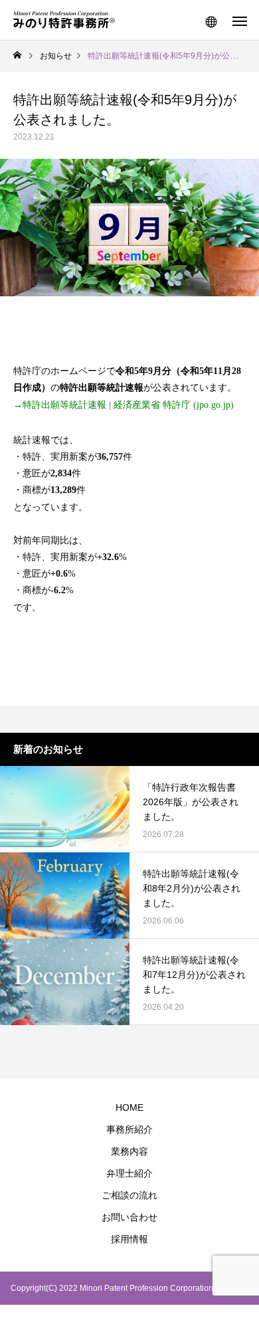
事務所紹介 (129, 1129)
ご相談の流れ (129, 1195)
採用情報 (129, 1239)
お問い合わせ (129, 1217)
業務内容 (129, 1151)
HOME (129, 1107)
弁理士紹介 (129, 1173)
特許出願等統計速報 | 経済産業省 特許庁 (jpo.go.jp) (128, 405)
